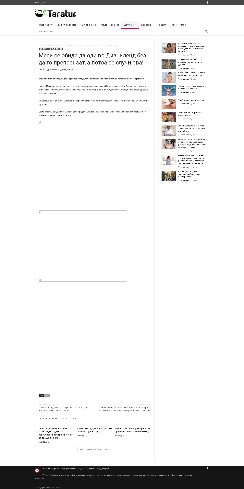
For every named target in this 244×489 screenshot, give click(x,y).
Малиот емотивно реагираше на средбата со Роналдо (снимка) (132, 430)
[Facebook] (207, 2)
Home (41, 45)
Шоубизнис (55, 49)
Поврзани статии (48, 418)
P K (42, 70)
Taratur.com (183, 55)
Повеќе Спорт (68, 418)
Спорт (48, 45)
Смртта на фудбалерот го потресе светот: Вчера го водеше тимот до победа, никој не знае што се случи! (124, 407)
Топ (47, 395)
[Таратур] (55, 9)
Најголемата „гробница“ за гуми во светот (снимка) (94, 430)
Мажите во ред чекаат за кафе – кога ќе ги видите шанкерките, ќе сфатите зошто (63, 407)
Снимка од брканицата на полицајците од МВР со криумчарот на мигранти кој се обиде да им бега (56, 433)
